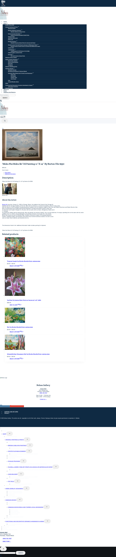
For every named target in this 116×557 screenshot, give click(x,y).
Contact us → (43, 399)
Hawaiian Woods (10, 500)
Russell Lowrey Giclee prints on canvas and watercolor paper (25, 46)
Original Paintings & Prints (14, 439)
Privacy (6, 413)
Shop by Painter (12, 28)
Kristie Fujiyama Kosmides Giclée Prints (20, 35)
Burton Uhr (5, 204)
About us (6, 89)
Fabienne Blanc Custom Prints (15, 52)
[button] (3, 128)
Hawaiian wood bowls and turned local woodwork (25, 507)
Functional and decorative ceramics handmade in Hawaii (24, 521)
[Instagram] (2, 2)
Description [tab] (8, 172)
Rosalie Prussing (14, 461)
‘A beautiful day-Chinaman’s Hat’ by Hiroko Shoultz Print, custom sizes (28, 354)
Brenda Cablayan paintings (17, 445)
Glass (6, 83)
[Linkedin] (4, 2)
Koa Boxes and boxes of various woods (17, 71)
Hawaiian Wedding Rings (11, 66)
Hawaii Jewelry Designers (14, 488)
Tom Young (13, 78)
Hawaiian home (9, 88)
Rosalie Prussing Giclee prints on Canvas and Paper (23, 42)
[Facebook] (1, 545)
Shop (4, 434)
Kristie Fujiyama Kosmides (17, 451)
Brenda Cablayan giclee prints (18, 31)
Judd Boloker (12, 474)
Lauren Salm (11, 47)
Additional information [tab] (10, 174)
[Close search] (3, 549)
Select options (14, 266)
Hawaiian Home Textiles (11, 57)
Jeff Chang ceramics (13, 86)
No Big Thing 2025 (9, 25)
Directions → (7, 541)
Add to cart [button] (14, 305)
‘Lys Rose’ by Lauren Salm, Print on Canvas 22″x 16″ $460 (24, 300)
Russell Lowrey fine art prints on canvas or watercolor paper (30, 467)
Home (5, 21)
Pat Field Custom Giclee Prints (18, 55)
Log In (3, 5)
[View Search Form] (4, 121)
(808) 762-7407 (43, 393)
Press (5, 91)
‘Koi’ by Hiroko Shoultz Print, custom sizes (20, 327)
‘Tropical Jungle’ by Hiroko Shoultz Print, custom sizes (23, 261)
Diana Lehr (10, 39)
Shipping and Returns (10, 92)
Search (5, 98)
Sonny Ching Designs (13, 62)
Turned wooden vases (13, 81)
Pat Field (11, 481)
